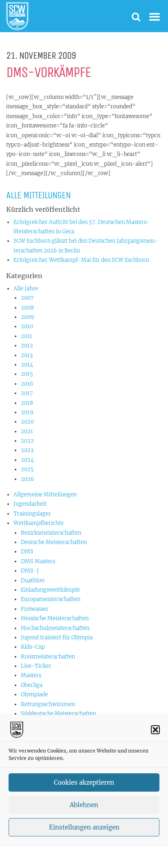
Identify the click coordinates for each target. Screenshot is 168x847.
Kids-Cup (33, 646)
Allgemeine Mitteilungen (45, 494)
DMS (27, 551)
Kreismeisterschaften (48, 656)
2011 (26, 336)
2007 (27, 297)
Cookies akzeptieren (84, 782)
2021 (27, 431)
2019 (27, 412)
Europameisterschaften (50, 599)
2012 (27, 345)
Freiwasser (35, 609)
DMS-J (30, 570)
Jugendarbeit (29, 503)
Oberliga (31, 685)
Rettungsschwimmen (48, 704)
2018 (27, 402)
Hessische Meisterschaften (54, 618)
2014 (27, 364)
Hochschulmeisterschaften (55, 628)
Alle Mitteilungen (38, 195)
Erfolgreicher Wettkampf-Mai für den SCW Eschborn (81, 260)
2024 (27, 459)
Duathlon (32, 580)
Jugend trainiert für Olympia (57, 637)
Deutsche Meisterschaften (54, 542)
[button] (155, 730)
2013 (27, 355)
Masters (31, 675)
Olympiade (34, 694)
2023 (27, 450)
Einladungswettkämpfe (50, 589)
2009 (27, 317)
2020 (27, 421)
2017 (27, 393)
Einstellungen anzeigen (84, 827)
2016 (27, 383)
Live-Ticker (36, 666)
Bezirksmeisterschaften (51, 532)
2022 (27, 440)
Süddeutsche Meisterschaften (58, 713)
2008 (27, 307)
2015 (27, 374)
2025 (27, 469)
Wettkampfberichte (38, 523)
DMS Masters (38, 561)
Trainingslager (32, 513)
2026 (27, 479)
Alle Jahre (25, 288)
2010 (27, 326)
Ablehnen (84, 805)
